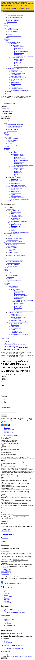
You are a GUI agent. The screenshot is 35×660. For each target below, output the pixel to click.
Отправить (4, 658)
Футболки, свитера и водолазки (20, 221)
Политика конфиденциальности (13, 648)
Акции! (6, 591)
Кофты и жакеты (12, 247)
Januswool (8, 645)
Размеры (6, 601)
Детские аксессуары (13, 244)
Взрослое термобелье (10, 207)
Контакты (7, 599)
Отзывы (6, 431)
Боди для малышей (12, 236)
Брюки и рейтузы (16, 212)
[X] (9, 425)
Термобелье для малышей (11, 233)
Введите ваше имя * (6, 559)
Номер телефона (5, 561)
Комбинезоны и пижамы (14, 238)
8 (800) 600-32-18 (7, 111)
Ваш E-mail (4, 518)
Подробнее (5, 567)
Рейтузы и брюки (12, 252)
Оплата (6, 595)
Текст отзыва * (5, 521)
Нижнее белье (15, 219)
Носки (13, 230)
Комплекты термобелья (17, 216)
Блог (5, 627)
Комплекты (14, 227)
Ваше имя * (4, 514)
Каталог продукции (10, 343)
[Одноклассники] (4, 425)
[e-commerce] (5, 108)
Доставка (6, 593)
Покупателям (8, 596)
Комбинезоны (11, 246)
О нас (5, 590)
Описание (7, 428)
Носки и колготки (12, 240)
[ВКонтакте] (2, 425)
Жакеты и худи (15, 213)
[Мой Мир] (6, 425)
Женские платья (15, 218)
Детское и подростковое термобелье (14, 243)
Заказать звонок (5, 118)
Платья (9, 250)
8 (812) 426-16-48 (7, 113)
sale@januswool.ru (6, 572)
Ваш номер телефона (7, 516)
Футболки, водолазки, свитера (16, 255)
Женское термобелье (13, 210)
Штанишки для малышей (14, 241)
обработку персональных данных (22, 656)
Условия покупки (9, 619)
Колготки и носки (16, 215)
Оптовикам (7, 602)
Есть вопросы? (8, 432)
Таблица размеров (6, 407)
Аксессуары (10, 209)
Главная (6, 341)
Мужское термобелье (13, 223)
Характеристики (9, 429)
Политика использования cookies (20, 8)
